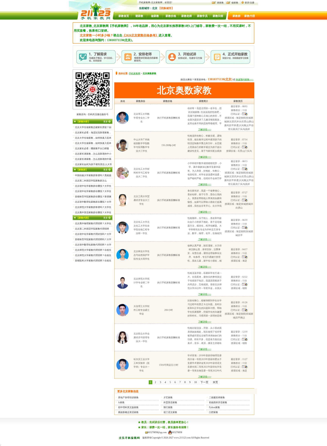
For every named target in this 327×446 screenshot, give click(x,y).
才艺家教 (168, 397)
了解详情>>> (204, 129)
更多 (105, 121)
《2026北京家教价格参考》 (140, 35)
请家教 (220, 2)
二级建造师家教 (217, 397)
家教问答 (218, 16)
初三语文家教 (170, 412)
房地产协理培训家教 (128, 397)
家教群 (237, 16)
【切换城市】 (166, 8)
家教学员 (202, 16)
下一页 (204, 382)
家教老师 (186, 16)
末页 (215, 382)
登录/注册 (249, 2)
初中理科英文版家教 (128, 407)
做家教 (234, 2)
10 (195, 382)
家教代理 (249, 16)
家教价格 (171, 16)
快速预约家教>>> (244, 79)
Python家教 (214, 407)
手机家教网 (134, 73)
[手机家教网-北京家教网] (92, 19)
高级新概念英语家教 (128, 412)
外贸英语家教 (170, 402)
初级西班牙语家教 (218, 402)
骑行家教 (168, 407)
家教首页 (123, 16)
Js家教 (121, 402)
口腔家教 (213, 412)
